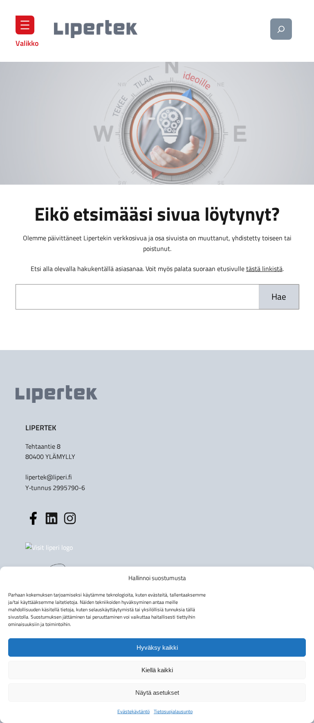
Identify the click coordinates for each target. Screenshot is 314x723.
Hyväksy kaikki (157, 647)
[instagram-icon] (51, 518)
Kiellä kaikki (157, 670)
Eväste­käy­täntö (133, 711)
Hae (278, 296)
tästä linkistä (264, 268)
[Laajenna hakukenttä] (281, 29)
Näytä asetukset (157, 692)
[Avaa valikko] (25, 25)
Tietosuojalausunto (173, 711)
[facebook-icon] (33, 518)
